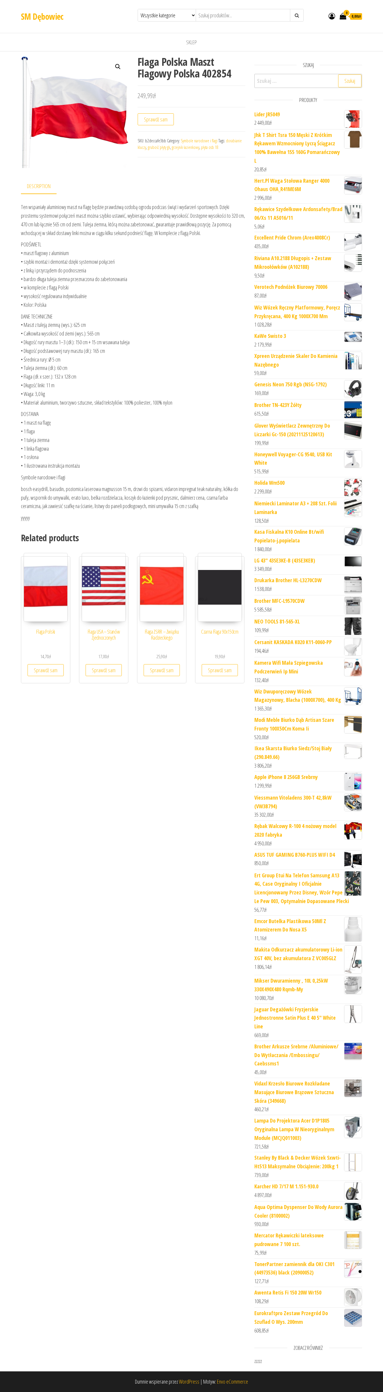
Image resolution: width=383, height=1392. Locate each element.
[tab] (43, 186)
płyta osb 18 (209, 147)
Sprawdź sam (156, 119)
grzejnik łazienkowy (185, 147)
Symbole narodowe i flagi (199, 141)
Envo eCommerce (232, 1381)
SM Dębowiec (42, 16)
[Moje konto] (332, 15)
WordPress (189, 1381)
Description (39, 186)
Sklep (191, 42)
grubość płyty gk (159, 147)
